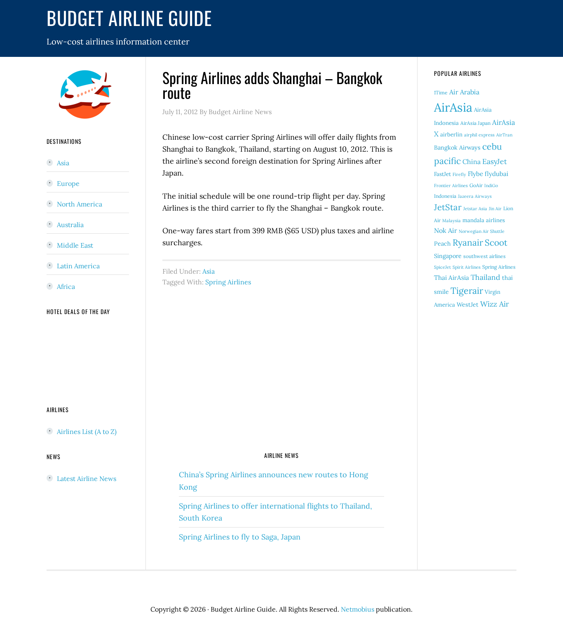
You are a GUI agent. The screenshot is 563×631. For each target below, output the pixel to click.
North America (79, 204)
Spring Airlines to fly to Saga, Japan (239, 537)
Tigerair (466, 290)
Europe (68, 183)
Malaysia (451, 220)
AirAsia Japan (475, 123)
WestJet (468, 304)
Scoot (496, 242)
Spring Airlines (228, 282)
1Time (441, 92)
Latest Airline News (86, 478)
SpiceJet (442, 267)
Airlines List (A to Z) (87, 431)
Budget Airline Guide (129, 17)
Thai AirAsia (451, 277)
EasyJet (494, 161)
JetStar (448, 207)
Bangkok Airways (457, 147)
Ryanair (468, 242)
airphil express (479, 135)
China (471, 161)
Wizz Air (494, 304)
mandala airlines (483, 220)
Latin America (78, 266)
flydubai (496, 174)
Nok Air (445, 230)
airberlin (451, 134)
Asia (208, 271)
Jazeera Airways (475, 196)
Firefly (459, 174)
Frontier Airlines (451, 185)
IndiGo (491, 185)
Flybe (475, 174)
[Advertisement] (281, 378)
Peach (442, 243)
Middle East (75, 245)
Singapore (448, 256)
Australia (70, 224)
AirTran (504, 135)
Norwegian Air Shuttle (481, 231)
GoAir (476, 185)
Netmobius (357, 609)
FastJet (442, 174)
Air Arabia (464, 92)
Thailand (485, 277)
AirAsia (453, 107)
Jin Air (495, 208)
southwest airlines (484, 256)
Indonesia (445, 196)
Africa (66, 286)
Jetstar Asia (475, 208)
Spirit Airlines (467, 267)
